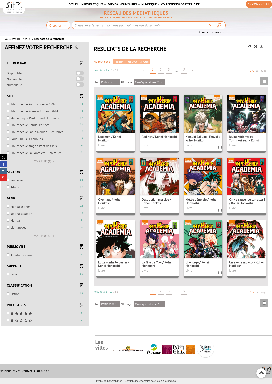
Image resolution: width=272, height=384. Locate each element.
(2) (43, 236)
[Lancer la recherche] (220, 25)
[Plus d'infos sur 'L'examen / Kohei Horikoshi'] (115, 124)
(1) (43, 161)
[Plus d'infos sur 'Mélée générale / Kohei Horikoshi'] (203, 187)
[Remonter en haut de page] (261, 373)
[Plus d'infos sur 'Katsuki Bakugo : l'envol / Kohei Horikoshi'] (203, 124)
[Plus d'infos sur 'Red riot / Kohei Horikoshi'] (159, 124)
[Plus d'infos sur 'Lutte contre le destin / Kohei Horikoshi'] (115, 249)
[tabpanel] (136, 184)
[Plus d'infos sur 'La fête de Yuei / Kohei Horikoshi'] (159, 249)
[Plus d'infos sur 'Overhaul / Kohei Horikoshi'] (115, 187)
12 (250, 70)
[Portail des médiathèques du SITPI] (136, 15)
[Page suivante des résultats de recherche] (192, 70)
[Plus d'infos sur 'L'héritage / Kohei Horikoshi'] (203, 249)
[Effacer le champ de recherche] (211, 25)
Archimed (116, 380)
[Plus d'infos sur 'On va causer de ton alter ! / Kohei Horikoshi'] (246, 187)
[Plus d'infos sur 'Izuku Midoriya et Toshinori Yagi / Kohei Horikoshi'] (246, 124)
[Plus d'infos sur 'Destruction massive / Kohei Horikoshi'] (159, 187)
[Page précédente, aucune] (144, 70)
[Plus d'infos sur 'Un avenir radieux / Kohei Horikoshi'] (246, 249)
